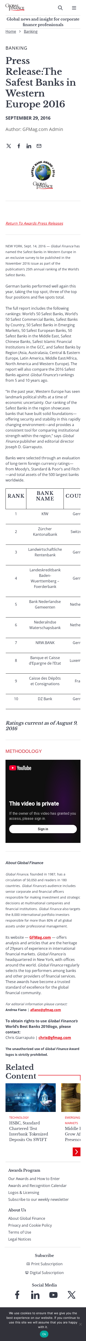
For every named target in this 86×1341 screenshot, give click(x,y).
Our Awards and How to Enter (34, 1178)
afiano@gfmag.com (45, 1010)
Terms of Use (19, 1232)
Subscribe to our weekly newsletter (38, 1199)
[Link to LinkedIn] (35, 1295)
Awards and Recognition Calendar (37, 1185)
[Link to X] (71, 1295)
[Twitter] (11, 146)
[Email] (41, 146)
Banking (31, 31)
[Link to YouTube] (53, 1295)
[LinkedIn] (31, 146)
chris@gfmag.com (55, 1037)
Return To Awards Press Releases (34, 223)
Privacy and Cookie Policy (30, 1225)
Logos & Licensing (23, 1192)
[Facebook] (21, 146)
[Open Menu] (74, 8)
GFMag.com (40, 937)
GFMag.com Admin (42, 129)
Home (11, 31)
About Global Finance (26, 1218)
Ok (44, 1334)
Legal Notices (19, 1239)
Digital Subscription (47, 1272)
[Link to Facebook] (17, 1295)
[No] (80, 1324)
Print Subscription (47, 1263)
